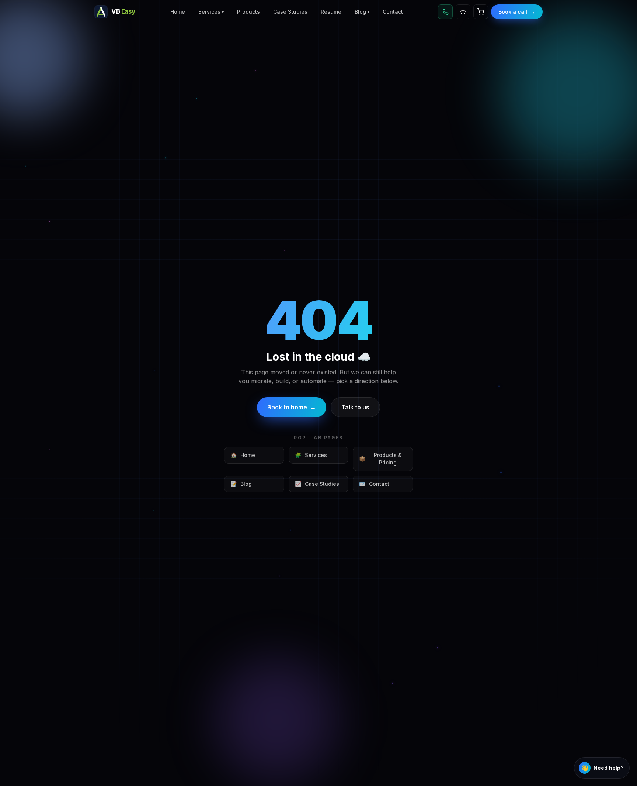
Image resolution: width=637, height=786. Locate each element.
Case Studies (290, 11)
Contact (393, 11)
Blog (362, 11)
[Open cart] (480, 11)
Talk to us (355, 407)
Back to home (291, 407)
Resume (331, 11)
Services (211, 11)
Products (248, 11)
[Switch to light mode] (463, 11)
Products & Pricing (380, 459)
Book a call (516, 11)
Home (177, 11)
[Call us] (445, 11)
